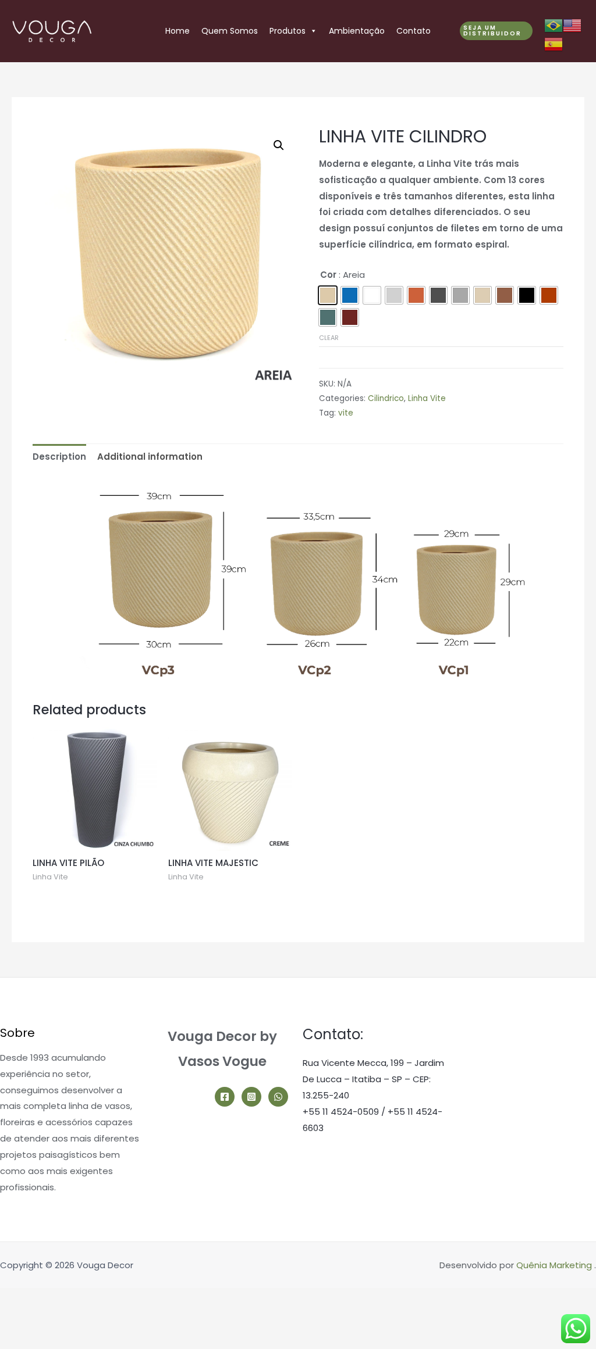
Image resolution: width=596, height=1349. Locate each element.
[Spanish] (553, 43)
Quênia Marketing (554, 1265)
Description (59, 456)
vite (345, 412)
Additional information (150, 456)
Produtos (287, 31)
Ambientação (357, 31)
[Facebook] (225, 1097)
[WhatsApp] (278, 1097)
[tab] (59, 456)
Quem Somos (229, 31)
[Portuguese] (553, 25)
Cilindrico (386, 398)
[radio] (327, 295)
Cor (328, 275)
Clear (329, 337)
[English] (572, 25)
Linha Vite (427, 398)
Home (177, 31)
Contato (413, 31)
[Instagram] (251, 1097)
